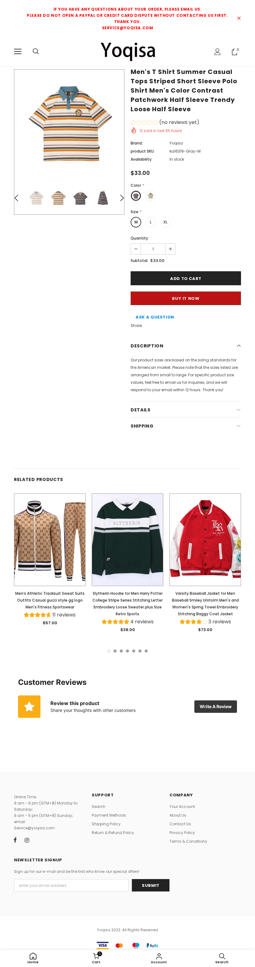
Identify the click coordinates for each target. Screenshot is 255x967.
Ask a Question (155, 317)
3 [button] (121, 651)
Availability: (141, 159)
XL (165, 222)
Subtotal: (139, 260)
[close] (239, 19)
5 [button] (133, 651)
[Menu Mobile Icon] (17, 51)
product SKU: (143, 151)
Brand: (137, 143)
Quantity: (140, 238)
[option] (69, 124)
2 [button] (115, 651)
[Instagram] (26, 840)
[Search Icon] (36, 51)
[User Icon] (217, 51)
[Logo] (127, 51)
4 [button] (127, 651)
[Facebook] (15, 840)
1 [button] (108, 651)
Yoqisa (176, 143)
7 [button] (146, 651)
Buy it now (186, 298)
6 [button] (139, 651)
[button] (165, 123)
